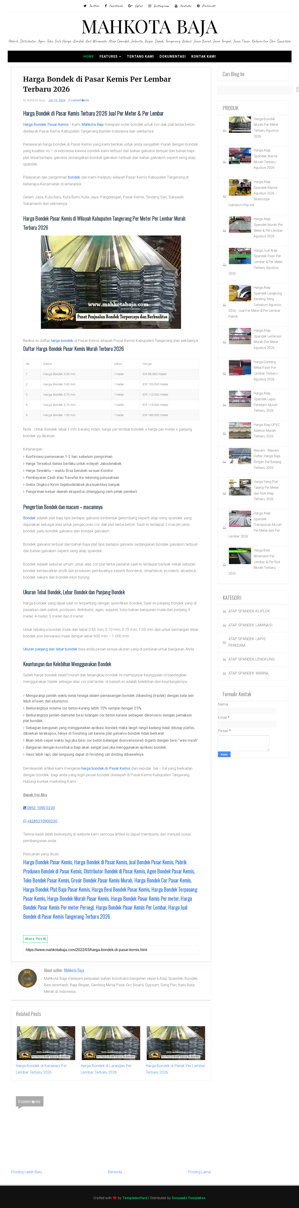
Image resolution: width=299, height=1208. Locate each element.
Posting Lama (199, 1172)
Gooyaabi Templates (189, 1198)
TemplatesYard (134, 1198)
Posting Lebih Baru (26, 1172)
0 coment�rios (78, 100)
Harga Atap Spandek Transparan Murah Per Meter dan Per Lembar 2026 (255, 524)
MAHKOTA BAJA (149, 25)
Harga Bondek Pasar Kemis (46, 124)
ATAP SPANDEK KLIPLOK (249, 611)
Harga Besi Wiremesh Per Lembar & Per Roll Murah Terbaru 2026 (254, 561)
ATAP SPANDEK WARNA (248, 673)
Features (109, 56)
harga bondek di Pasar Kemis (106, 768)
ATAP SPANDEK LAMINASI (250, 625)
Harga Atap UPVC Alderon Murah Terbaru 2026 (267, 430)
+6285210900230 (41, 821)
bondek (74, 177)
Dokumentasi (173, 56)
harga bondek (62, 340)
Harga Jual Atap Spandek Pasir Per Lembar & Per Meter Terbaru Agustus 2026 (255, 262)
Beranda (115, 1172)
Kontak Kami (203, 56)
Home (88, 56)
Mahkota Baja (93, 124)
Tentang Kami (140, 56)
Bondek (29, 518)
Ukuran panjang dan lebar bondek (50, 649)
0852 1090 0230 (40, 808)
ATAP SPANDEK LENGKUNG (251, 659)
